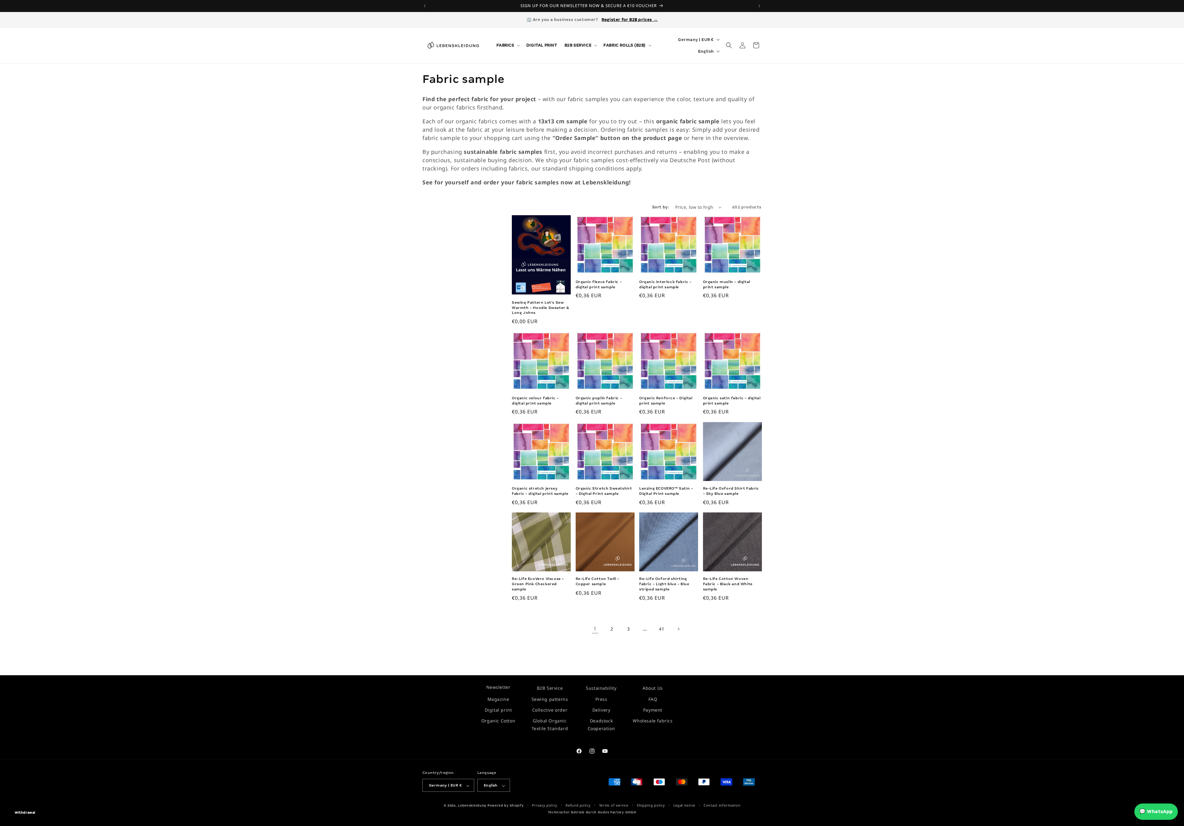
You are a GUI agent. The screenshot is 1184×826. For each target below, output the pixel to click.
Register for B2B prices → (630, 19)
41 (661, 629)
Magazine (498, 699)
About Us (653, 688)
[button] (508, 45)
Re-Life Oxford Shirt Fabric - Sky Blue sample (731, 491)
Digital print (498, 710)
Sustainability (601, 688)
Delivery (601, 710)
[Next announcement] (759, 6)
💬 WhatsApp (1156, 811)
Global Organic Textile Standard (550, 724)
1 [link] (595, 629)
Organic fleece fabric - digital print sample (599, 284)
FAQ (652, 699)
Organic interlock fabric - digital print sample (665, 284)
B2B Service (550, 688)
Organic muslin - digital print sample (726, 284)
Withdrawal (25, 812)
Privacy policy (544, 805)
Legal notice (684, 805)
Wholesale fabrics (652, 721)
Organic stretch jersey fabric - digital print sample (540, 491)
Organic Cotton (498, 721)
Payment (652, 710)
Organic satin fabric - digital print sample (732, 400)
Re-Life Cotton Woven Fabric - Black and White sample (728, 584)
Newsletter (498, 687)
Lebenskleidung (472, 806)
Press (601, 699)
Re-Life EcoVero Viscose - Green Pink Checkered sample (538, 584)
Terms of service (613, 805)
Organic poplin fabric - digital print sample (599, 400)
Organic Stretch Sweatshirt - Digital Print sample (604, 491)
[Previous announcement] (424, 6)
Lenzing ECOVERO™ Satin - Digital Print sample (666, 491)
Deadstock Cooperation (601, 724)
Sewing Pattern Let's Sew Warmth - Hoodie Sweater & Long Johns (540, 307)
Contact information (722, 805)
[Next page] (678, 629)
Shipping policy (651, 805)
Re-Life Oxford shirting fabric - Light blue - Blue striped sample (664, 584)
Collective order (550, 710)
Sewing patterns (550, 699)
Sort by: (660, 207)
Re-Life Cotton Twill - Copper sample (597, 581)
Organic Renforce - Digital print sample (666, 400)
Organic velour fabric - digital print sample (535, 400)
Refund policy (577, 805)
